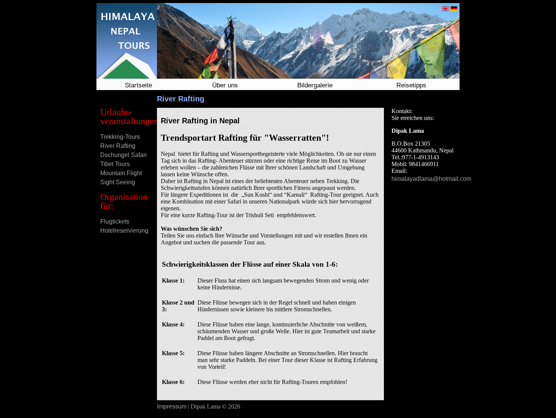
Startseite (138, 85)
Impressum (171, 406)
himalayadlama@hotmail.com (431, 179)
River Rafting (117, 146)
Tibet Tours (115, 164)
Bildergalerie (314, 85)
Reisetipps (411, 85)
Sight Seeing (117, 182)
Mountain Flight (121, 173)
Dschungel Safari (123, 155)
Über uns (225, 85)
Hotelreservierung (124, 230)
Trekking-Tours (120, 137)
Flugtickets (114, 221)
